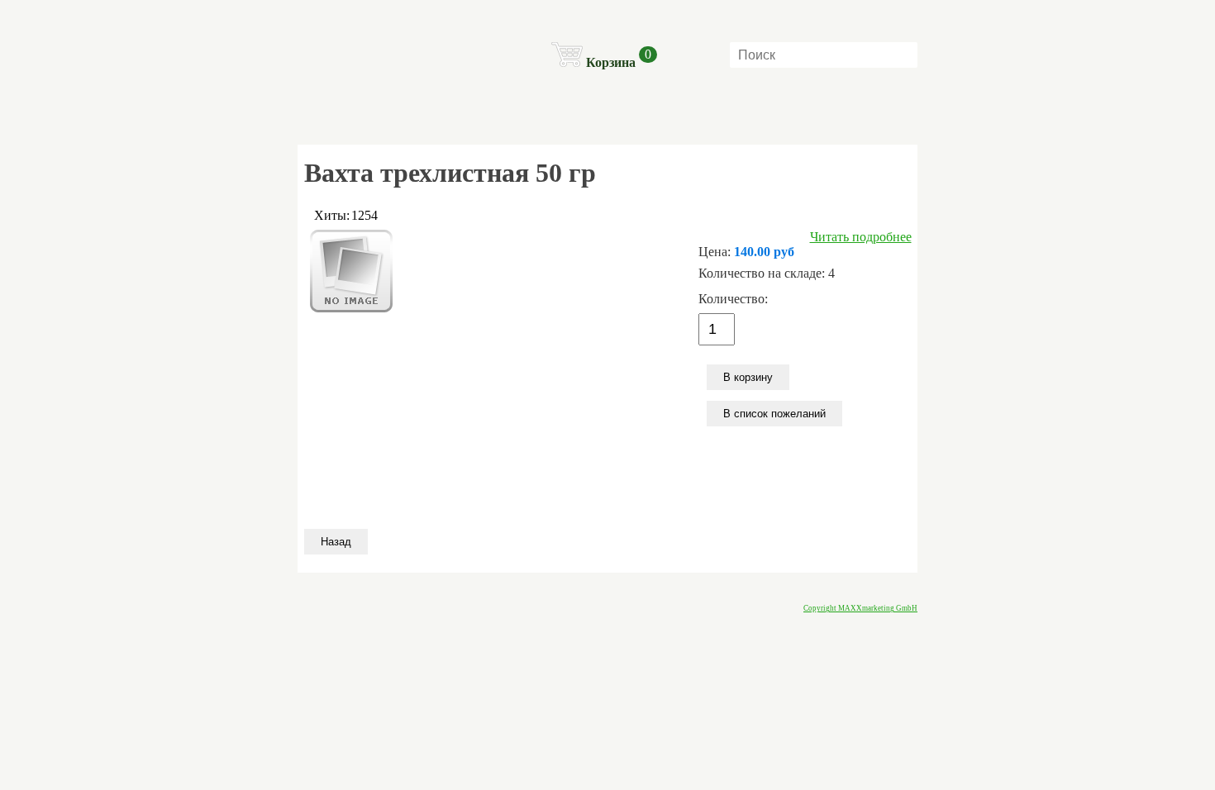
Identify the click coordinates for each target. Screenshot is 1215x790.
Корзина (611, 62)
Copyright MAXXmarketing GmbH (860, 608)
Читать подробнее (861, 237)
